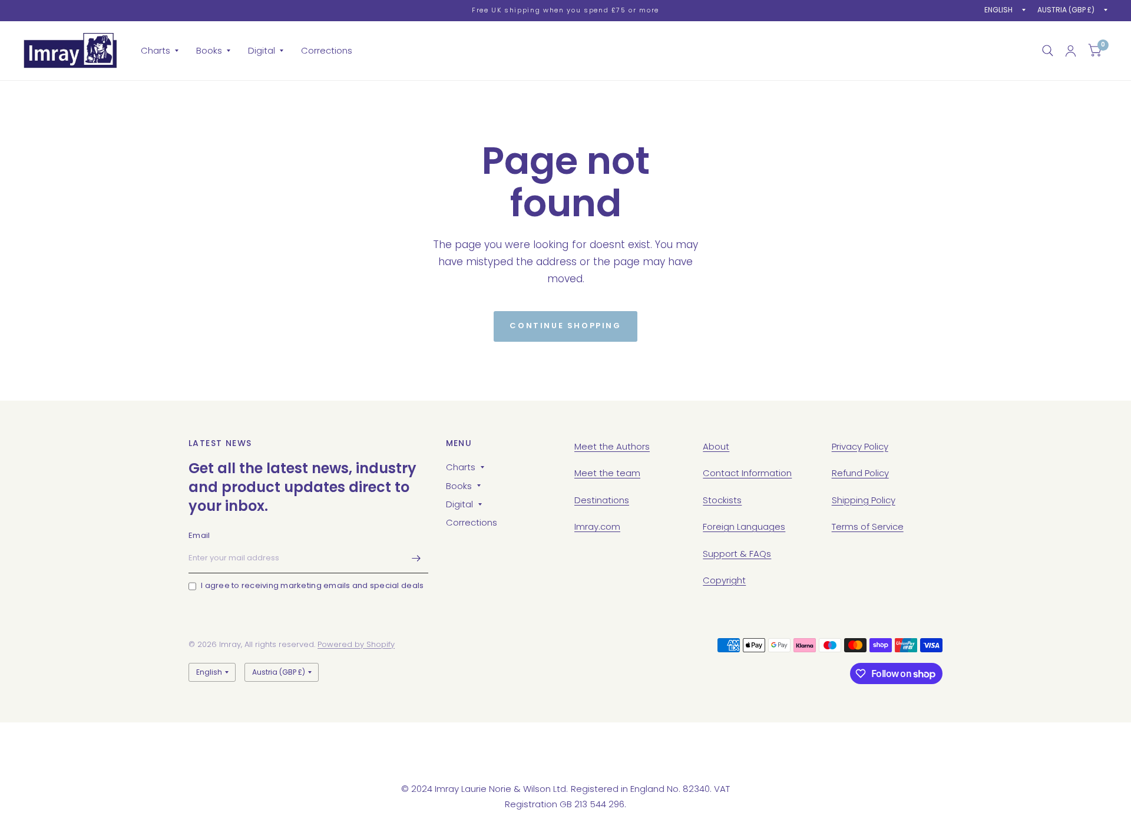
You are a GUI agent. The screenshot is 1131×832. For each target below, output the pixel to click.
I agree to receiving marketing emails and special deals (312, 585)
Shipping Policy (863, 500)
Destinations (601, 500)
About (716, 446)
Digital (261, 50)
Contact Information (747, 473)
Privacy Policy (860, 446)
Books (209, 50)
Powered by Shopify (356, 644)
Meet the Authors (612, 446)
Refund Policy (860, 473)
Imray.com (597, 526)
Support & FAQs (737, 553)
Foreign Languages (744, 526)
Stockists (722, 500)
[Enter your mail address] (416, 558)
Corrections (326, 50)
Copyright (724, 580)
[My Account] (1070, 50)
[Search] (1047, 50)
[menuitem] (159, 50)
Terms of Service (868, 526)
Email (199, 535)
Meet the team (607, 473)
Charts (155, 50)
